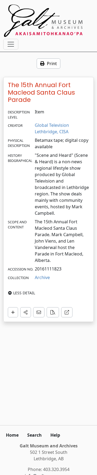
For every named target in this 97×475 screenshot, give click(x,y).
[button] (25, 312)
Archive (42, 277)
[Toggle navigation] (10, 44)
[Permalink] (66, 312)
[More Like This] (53, 312)
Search (34, 435)
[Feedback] (38, 312)
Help (55, 435)
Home (12, 435)
